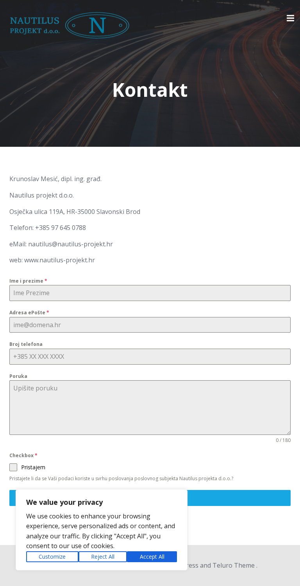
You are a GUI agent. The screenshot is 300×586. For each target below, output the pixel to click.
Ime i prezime (28, 281)
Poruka (18, 376)
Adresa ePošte (29, 312)
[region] (102, 529)
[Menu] (289, 18)
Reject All (102, 556)
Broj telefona (26, 344)
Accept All (152, 556)
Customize (52, 556)
